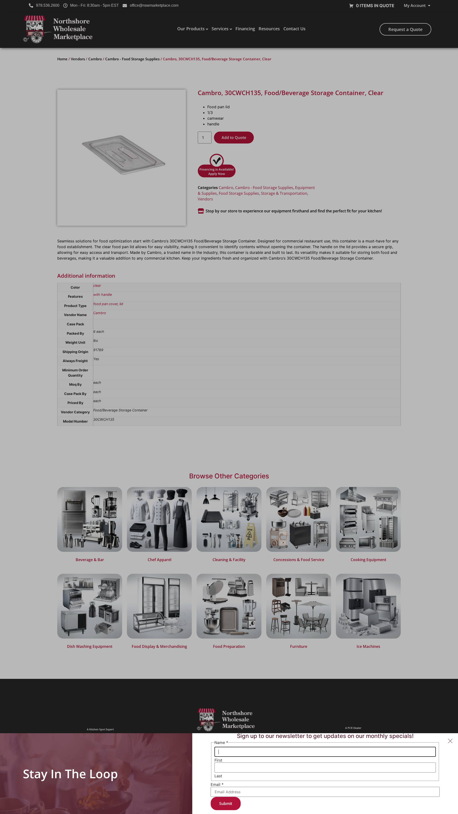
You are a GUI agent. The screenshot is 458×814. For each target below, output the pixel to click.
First (218, 760)
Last (218, 776)
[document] (229, 407)
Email (217, 784)
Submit (225, 803)
